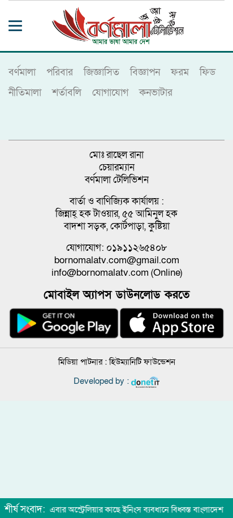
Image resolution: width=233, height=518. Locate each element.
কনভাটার (155, 92)
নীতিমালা (24, 92)
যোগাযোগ (110, 92)
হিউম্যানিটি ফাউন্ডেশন (142, 361)
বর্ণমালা (22, 72)
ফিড (207, 72)
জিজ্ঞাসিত (101, 72)
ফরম (180, 72)
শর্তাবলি (66, 92)
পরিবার (59, 72)
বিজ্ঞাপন (145, 72)
